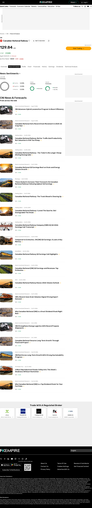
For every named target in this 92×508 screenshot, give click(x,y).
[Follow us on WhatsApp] (85, 6)
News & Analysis (14, 67)
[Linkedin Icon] (8, 459)
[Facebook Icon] (5, 459)
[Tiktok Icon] (26, 459)
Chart (30, 67)
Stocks (2, 34)
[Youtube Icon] (12, 459)
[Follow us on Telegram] (91, 6)
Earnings (52, 67)
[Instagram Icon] (15, 459)
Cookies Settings (63, 466)
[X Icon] (1, 459)
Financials (36, 67)
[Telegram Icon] (19, 459)
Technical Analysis (71, 67)
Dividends (59, 67)
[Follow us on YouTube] (88, 6)
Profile (24, 67)
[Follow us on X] (82, 6)
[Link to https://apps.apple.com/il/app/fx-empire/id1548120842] (5, 465)
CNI (7, 34)
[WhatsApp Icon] (23, 459)
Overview (4, 67)
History (44, 67)
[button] (3, 2)
